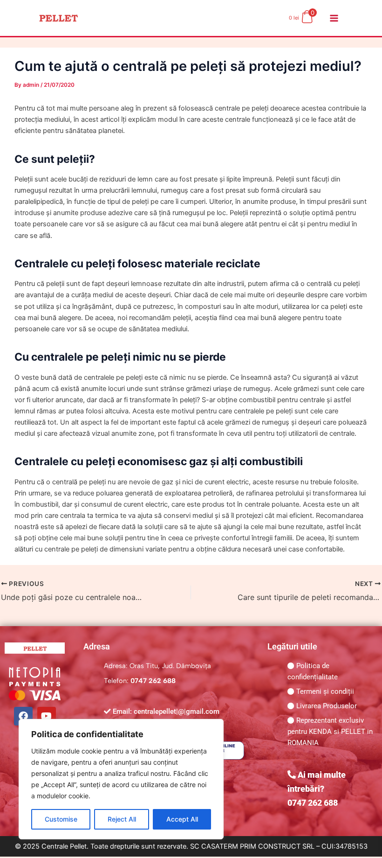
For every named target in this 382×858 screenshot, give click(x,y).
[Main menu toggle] (334, 18)
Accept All (182, 819)
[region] (121, 779)
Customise (61, 819)
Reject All (122, 819)
